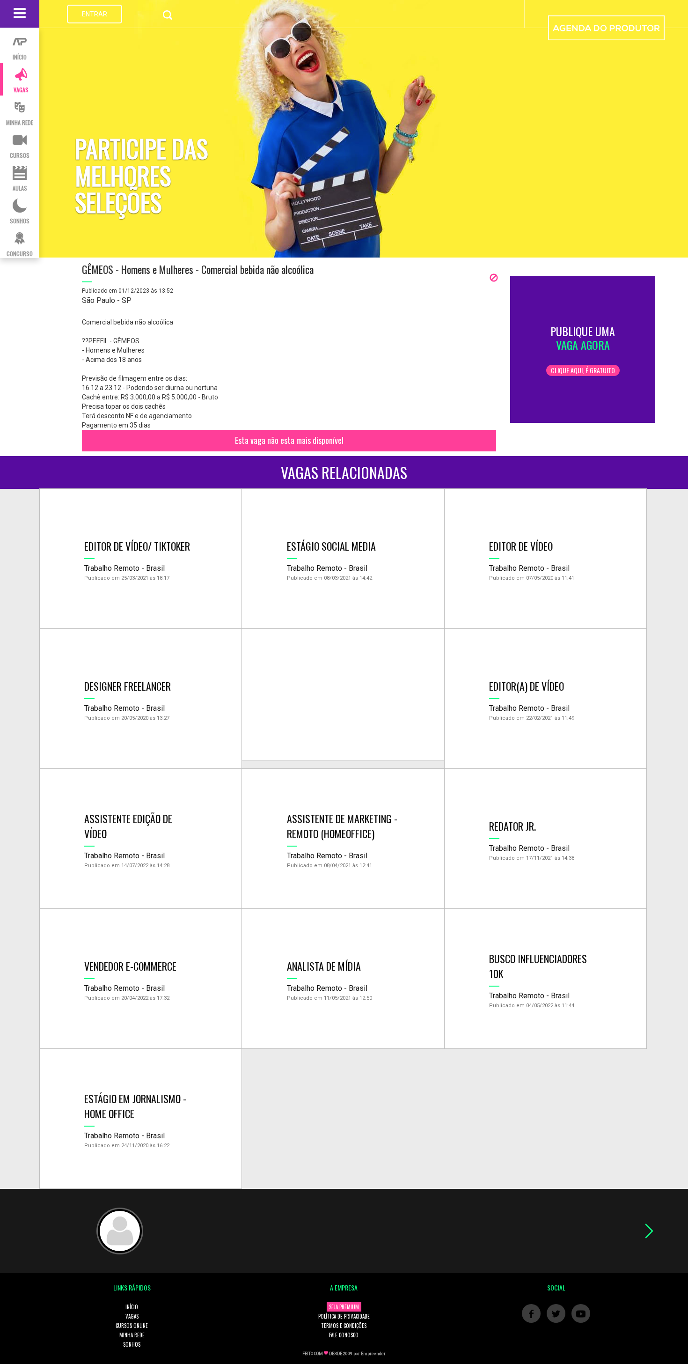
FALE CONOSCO (344, 1335)
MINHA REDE (132, 1335)
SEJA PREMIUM (344, 1307)
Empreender (373, 1353)
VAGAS (132, 1316)
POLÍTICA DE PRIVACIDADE (344, 1316)
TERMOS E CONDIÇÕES (343, 1325)
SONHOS (131, 1344)
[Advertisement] (343, 694)
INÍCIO (131, 1307)
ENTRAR (94, 14)
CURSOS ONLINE (132, 1325)
